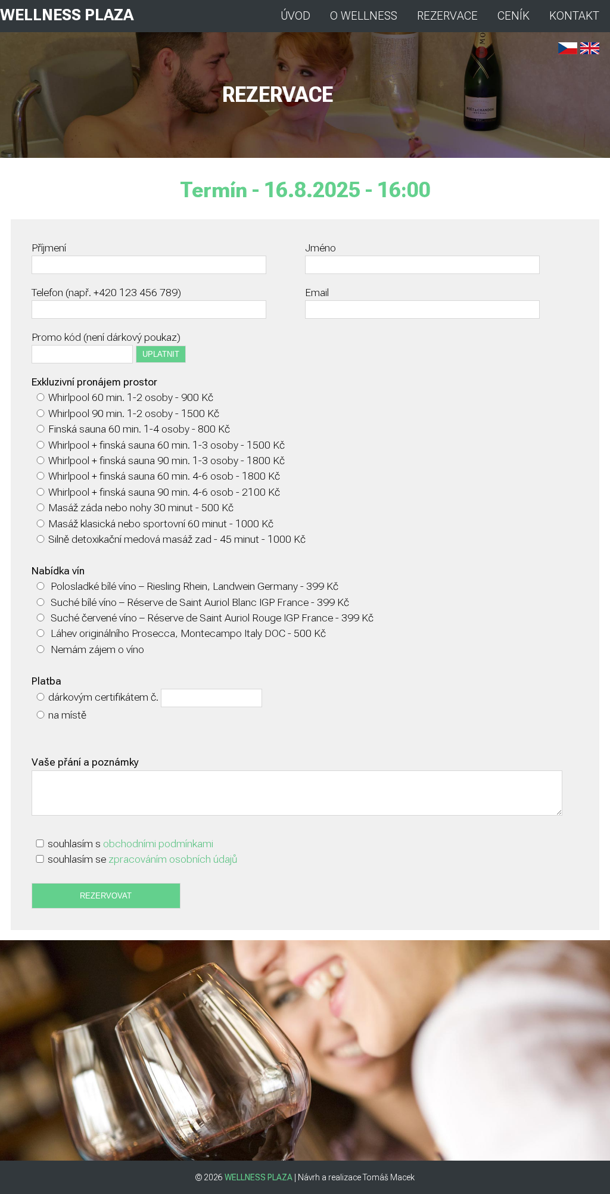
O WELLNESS (363, 16)
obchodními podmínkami (158, 844)
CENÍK (513, 16)
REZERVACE (447, 16)
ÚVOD (295, 16)
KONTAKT (574, 16)
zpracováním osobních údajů (172, 859)
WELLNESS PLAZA (66, 15)
